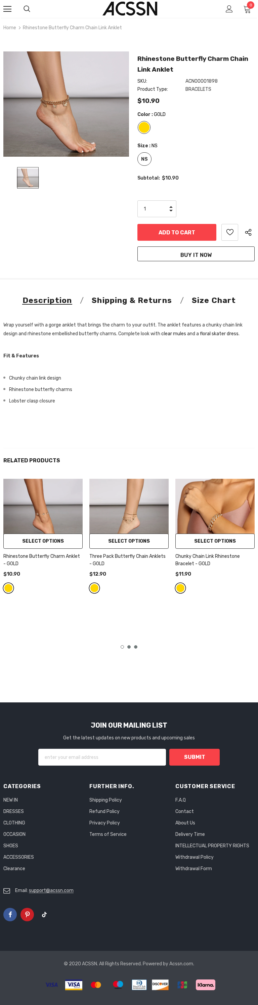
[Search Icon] (34, 9)
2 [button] (129, 647)
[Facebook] (10, 914)
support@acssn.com (51, 890)
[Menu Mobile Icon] (7, 9)
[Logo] (130, 8)
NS (144, 159)
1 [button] (122, 647)
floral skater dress (219, 334)
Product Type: (152, 89)
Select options (43, 541)
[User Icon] (229, 8)
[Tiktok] (44, 914)
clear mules (173, 334)
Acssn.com (181, 964)
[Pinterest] (27, 914)
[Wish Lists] (229, 232)
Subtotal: (148, 178)
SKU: (142, 81)
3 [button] (135, 647)
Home (9, 28)
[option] (66, 104)
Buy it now (196, 255)
